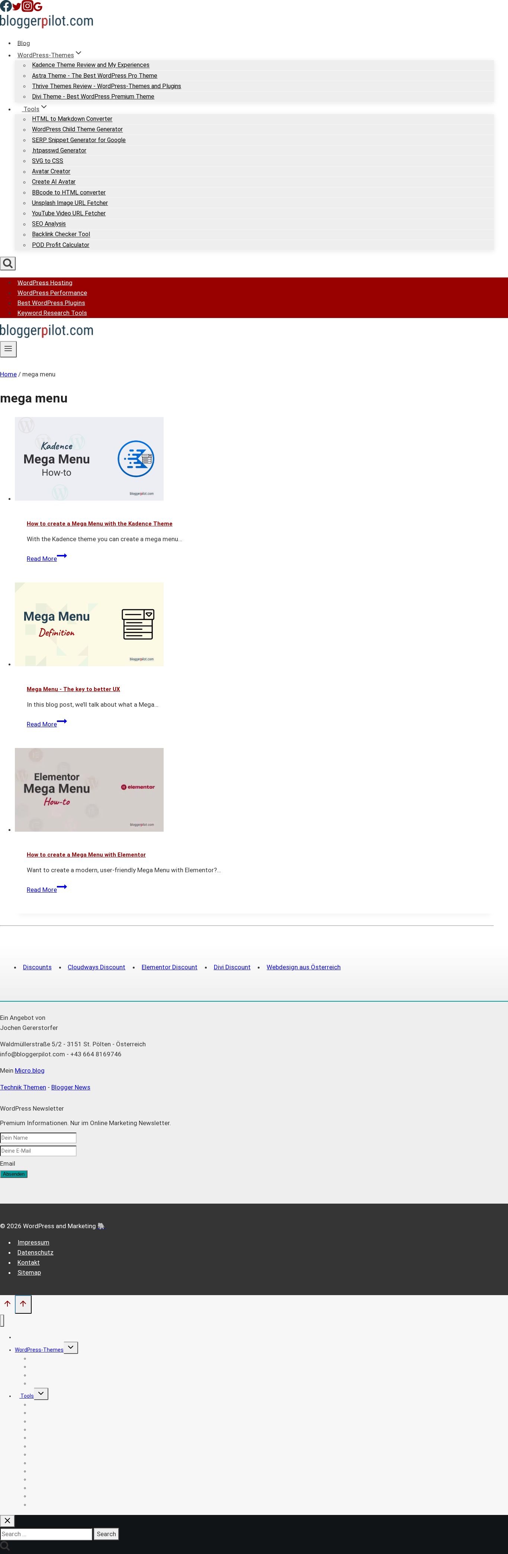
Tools (26, 1396)
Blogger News (70, 1087)
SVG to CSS (47, 160)
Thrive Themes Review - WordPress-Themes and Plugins (106, 86)
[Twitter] (17, 9)
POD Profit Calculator (60, 244)
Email (7, 1163)
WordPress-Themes (39, 1350)
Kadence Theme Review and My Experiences (90, 65)
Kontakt (28, 1262)
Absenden (14, 1174)
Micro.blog (30, 1070)
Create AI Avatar (53, 182)
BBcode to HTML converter (69, 192)
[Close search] (7, 1521)
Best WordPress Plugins (51, 302)
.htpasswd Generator (59, 150)
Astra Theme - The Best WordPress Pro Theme (94, 75)
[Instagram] (27, 9)
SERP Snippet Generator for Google (79, 140)
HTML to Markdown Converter (72, 119)
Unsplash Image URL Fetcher (70, 202)
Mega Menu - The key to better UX (73, 689)
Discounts (37, 967)
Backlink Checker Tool (61, 234)
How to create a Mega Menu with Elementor (86, 854)
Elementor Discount (169, 967)
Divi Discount (232, 967)
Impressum (33, 1242)
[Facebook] (6, 9)
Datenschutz (35, 1252)
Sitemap (29, 1272)
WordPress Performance (52, 292)
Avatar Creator (51, 171)
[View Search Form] (8, 263)
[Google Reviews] (37, 9)
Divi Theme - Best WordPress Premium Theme (93, 96)
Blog (23, 42)
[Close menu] (2, 1320)
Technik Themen (23, 1087)
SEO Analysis (49, 224)
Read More (47, 558)
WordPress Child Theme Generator (77, 129)
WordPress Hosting (45, 282)
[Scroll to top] (7, 1305)
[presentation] (254, 460)
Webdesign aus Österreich (304, 967)
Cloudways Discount (96, 967)
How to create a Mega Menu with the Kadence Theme (100, 523)
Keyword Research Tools (52, 313)
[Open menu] (8, 349)
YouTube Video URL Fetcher (69, 213)
